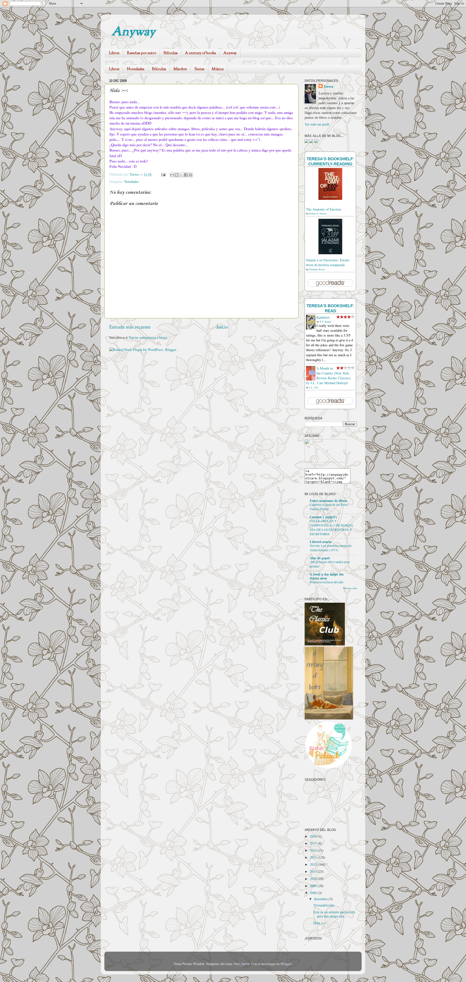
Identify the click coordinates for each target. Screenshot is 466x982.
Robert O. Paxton (317, 213)
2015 (314, 843)
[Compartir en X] (181, 174)
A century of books (200, 53)
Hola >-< (319, 923)
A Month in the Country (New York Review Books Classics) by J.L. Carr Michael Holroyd (328, 375)
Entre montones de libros (328, 500)
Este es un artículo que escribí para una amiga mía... (334, 914)
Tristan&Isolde (323, 905)
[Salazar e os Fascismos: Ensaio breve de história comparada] (330, 253)
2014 (314, 850)
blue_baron (241, 963)
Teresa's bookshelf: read (330, 308)
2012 (314, 864)
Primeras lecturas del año (326, 582)
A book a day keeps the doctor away (327, 576)
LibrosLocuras (321, 541)
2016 (314, 836)
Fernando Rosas (317, 269)
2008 (314, 892)
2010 (314, 878)
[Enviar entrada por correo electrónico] (162, 174)
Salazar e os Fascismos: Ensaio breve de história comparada (327, 262)
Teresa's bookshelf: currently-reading (330, 161)
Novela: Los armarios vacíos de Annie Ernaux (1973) (331, 547)
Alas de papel (320, 557)
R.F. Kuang (325, 321)
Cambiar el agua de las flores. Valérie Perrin (329, 506)
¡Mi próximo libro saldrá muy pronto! (330, 564)
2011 (314, 871)
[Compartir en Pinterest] (190, 174)
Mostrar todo (350, 588)
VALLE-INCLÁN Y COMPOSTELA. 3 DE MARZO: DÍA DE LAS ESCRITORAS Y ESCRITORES (332, 527)
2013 (314, 857)
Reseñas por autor (141, 53)
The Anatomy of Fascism (323, 209)
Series (199, 69)
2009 (314, 885)
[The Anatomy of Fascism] (330, 198)
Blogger (286, 963)
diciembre (321, 899)
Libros (114, 53)
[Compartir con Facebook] (185, 174)
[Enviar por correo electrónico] (172, 174)
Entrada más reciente (130, 326)
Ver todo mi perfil (317, 124)
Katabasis (323, 317)
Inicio (222, 326)
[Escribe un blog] (176, 174)
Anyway (133, 32)
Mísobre (180, 69)
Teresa (328, 86)
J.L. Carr (313, 387)
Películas (171, 53)
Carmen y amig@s (323, 516)
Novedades (135, 69)
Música (218, 69)
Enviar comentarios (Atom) (148, 337)
